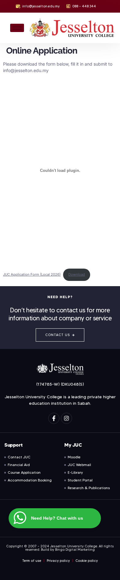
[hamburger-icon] (17, 28)
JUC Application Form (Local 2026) (32, 274)
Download (76, 274)
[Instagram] (66, 418)
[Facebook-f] (53, 418)
